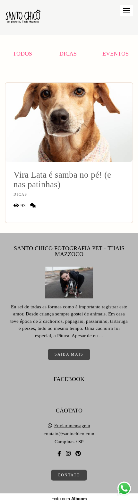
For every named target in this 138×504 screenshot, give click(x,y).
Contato (69, 475)
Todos (22, 53)
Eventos (115, 53)
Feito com (69, 498)
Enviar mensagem (72, 425)
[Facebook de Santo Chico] (59, 454)
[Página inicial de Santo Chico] (23, 17)
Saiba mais (69, 354)
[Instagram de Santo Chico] (68, 454)
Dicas (68, 53)
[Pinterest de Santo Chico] (78, 454)
